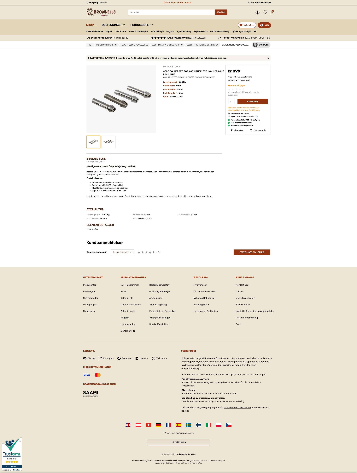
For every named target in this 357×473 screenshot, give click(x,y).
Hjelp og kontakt (98, 2)
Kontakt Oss (242, 285)
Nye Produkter (90, 298)
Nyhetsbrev (89, 311)
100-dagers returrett (259, 2)
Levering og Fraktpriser (206, 311)
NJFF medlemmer (94, 31)
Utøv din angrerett (245, 298)
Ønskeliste (266, 12)
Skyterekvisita (201, 31)
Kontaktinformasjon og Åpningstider (255, 311)
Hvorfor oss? (200, 285)
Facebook (127, 358)
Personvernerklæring (247, 317)
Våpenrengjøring (158, 304)
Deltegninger (112, 25)
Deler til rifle (120, 31)
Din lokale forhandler (204, 291)
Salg (267, 25)
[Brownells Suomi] (198, 425)
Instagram (108, 358)
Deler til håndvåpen (138, 31)
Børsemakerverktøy (219, 31)
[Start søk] (221, 12)
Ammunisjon (155, 298)
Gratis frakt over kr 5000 (177, 2)
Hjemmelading (184, 31)
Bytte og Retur (201, 304)
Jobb (238, 324)
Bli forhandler (243, 304)
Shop (90, 25)
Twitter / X (161, 358)
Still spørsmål (260, 130)
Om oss (239, 291)
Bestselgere (89, 291)
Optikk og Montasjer (241, 31)
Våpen (109, 31)
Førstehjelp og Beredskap (162, 311)
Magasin (170, 31)
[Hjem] (89, 45)
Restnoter (253, 101)
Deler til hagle (157, 31)
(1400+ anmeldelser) (186, 38)
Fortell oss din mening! (252, 252)
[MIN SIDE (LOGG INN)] (258, 12)
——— (255, 31)
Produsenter (140, 25)
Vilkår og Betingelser (204, 298)
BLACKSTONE (171, 66)
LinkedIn (144, 358)
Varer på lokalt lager (159, 317)
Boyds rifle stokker (159, 324)
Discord (92, 358)
